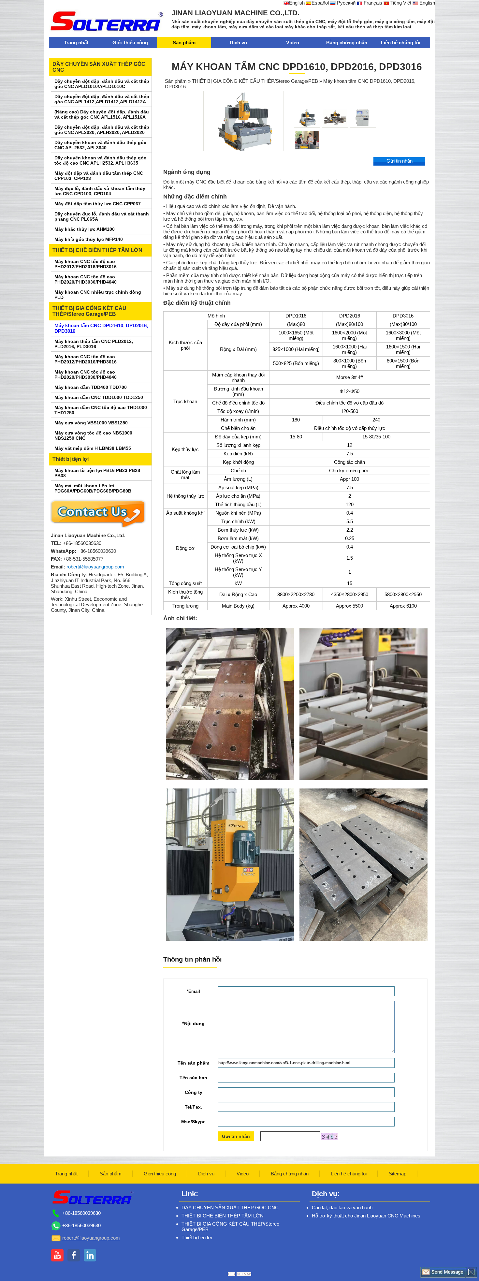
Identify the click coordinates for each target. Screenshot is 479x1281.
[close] (471, 1271)
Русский (346, 3)
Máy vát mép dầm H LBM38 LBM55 (92, 448)
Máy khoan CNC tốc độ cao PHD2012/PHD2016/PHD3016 (85, 264)
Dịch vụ (238, 42)
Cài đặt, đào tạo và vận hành (342, 1207)
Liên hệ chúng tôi (400, 42)
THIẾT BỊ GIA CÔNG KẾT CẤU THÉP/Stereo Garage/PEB (89, 311)
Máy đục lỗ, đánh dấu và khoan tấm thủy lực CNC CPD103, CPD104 (99, 191)
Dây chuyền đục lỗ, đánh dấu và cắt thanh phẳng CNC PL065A (101, 216)
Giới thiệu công (130, 42)
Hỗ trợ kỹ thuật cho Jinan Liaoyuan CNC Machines (366, 1215)
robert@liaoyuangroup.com (95, 566)
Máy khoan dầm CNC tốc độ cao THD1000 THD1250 (100, 410)
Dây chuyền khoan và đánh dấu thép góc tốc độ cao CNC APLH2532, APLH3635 (100, 160)
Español (320, 3)
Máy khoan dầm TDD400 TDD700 (90, 387)
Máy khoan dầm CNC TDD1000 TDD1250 (98, 397)
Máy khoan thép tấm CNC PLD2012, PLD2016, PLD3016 (93, 344)
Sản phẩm (184, 42)
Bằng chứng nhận (346, 42)
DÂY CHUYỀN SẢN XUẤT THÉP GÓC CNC (98, 67)
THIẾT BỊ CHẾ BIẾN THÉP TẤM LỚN (97, 250)
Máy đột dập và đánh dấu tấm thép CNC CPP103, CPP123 (98, 175)
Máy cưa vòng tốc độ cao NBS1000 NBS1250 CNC (93, 435)
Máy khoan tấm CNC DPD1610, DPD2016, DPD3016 (101, 328)
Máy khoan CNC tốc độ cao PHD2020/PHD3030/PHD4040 (85, 279)
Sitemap (397, 1173)
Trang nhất (76, 42)
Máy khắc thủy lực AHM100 (84, 229)
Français (372, 3)
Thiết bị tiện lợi (70, 459)
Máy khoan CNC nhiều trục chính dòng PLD (97, 294)
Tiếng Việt (400, 3)
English (297, 3)
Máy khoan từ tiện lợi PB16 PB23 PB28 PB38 (97, 473)
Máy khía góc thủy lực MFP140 (88, 239)
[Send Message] (443, 1271)
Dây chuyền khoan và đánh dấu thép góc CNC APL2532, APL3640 (100, 145)
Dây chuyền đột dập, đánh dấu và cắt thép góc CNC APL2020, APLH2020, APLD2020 (101, 130)
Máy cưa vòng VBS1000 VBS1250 (91, 422)
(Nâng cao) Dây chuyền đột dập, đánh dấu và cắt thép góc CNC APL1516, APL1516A (101, 114)
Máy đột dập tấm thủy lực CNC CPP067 (97, 203)
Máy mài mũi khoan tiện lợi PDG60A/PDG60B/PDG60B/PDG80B (92, 488)
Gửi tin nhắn (399, 161)
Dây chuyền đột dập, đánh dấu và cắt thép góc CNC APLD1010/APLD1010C (101, 84)
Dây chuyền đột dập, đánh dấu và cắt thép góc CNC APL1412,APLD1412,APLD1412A (101, 99)
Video (292, 42)
